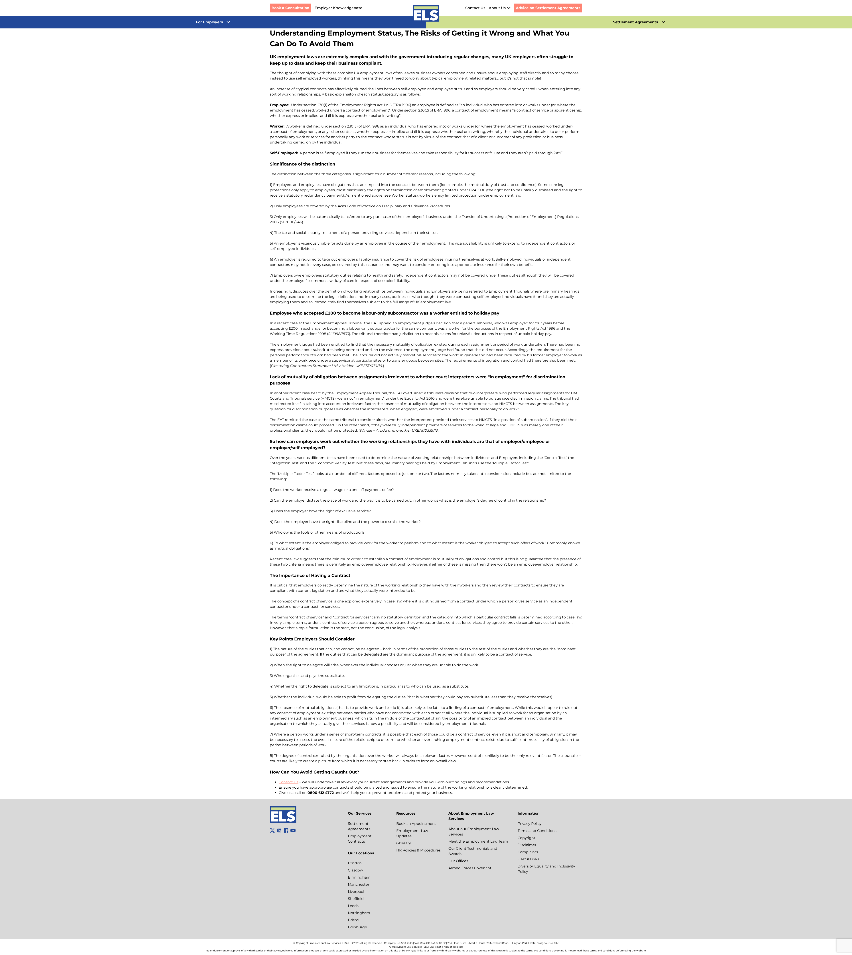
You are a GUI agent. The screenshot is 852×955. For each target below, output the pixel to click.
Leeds (353, 906)
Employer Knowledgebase (338, 8)
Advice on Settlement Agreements (548, 8)
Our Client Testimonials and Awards (472, 851)
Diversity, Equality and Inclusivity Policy (546, 869)
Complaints (528, 852)
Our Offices (458, 861)
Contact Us (475, 8)
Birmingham (359, 877)
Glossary (403, 843)
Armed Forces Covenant (469, 868)
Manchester (358, 884)
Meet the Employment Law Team (478, 841)
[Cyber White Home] (283, 821)
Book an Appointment (416, 823)
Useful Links (528, 859)
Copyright (526, 838)
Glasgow (355, 870)
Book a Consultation (290, 8)
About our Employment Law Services (473, 831)
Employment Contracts (360, 838)
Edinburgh (357, 927)
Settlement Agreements (359, 826)
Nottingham (359, 913)
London (355, 863)
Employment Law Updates (412, 833)
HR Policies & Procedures (418, 850)
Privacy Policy (530, 823)
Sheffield (356, 899)
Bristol (353, 920)
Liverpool (356, 891)
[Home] (426, 14)
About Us (497, 8)
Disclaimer (527, 845)
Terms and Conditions (537, 831)
